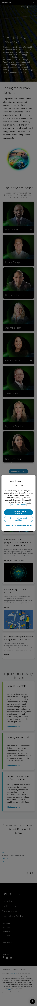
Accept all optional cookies (18, 512)
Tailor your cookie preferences (18, 525)
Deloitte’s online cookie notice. (21, 503)
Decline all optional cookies (18, 519)
